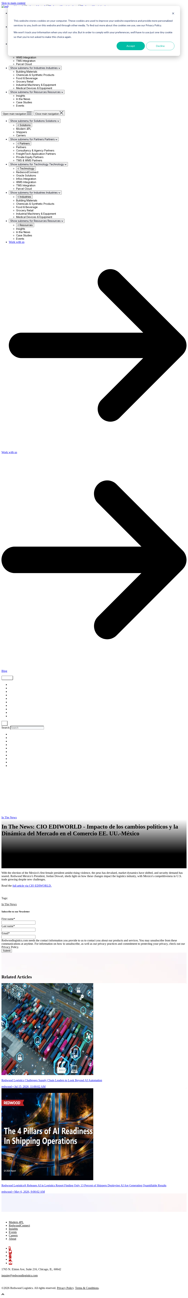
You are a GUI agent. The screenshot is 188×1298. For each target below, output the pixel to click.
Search (5, 727)
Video (12, 695)
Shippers (14, 691)
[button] (2, 1294)
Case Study (15, 702)
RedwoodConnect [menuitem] (19, 1225)
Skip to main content (13, 3)
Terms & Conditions (87, 1288)
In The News (15, 716)
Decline (160, 45)
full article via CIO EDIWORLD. (32, 885)
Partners (24, 143)
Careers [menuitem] (13, 1235)
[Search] (4, 723)
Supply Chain (16, 684)
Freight (12, 688)
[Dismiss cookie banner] (173, 14)
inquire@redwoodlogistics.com (19, 1275)
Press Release (16, 712)
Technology (26, 168)
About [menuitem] (12, 1238)
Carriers (13, 709)
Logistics (14, 698)
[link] (19, 1215)
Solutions (25, 125)
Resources (26, 225)
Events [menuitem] (13, 1232)
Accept (130, 45)
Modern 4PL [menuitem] (16, 1222)
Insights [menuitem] (13, 1228)
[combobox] (27, 728)
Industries (25, 196)
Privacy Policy (65, 1288)
